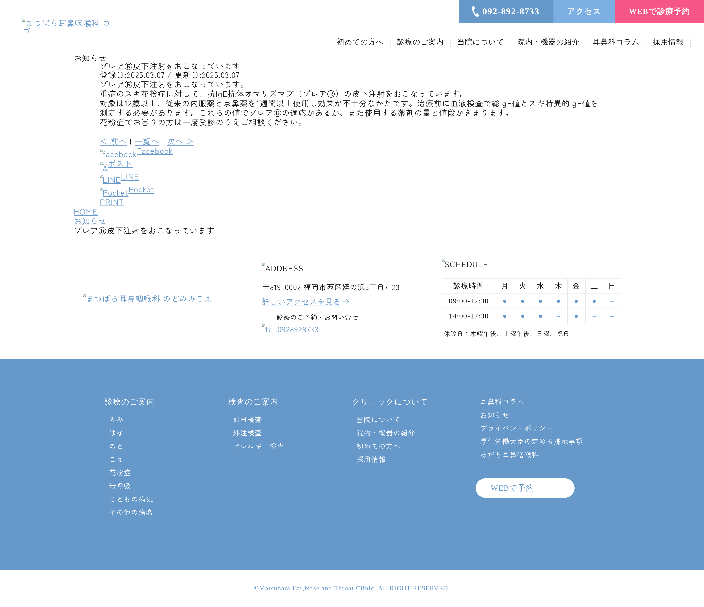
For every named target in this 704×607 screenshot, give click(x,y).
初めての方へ (360, 42)
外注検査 (247, 432)
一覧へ (147, 140)
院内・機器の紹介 (549, 42)
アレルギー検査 (258, 446)
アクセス (584, 11)
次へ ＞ (180, 140)
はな (116, 432)
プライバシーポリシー (517, 428)
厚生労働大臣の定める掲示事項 (531, 441)
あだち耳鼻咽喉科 (509, 454)
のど (116, 446)
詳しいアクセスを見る (301, 302)
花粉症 (120, 472)
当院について (480, 42)
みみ (116, 419)
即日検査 (247, 419)
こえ (116, 459)
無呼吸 (120, 486)
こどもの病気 (131, 499)
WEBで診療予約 (659, 11)
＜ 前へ (113, 140)
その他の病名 (131, 512)
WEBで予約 (512, 488)
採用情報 (668, 42)
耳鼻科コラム (616, 42)
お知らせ (495, 415)
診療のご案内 (420, 42)
